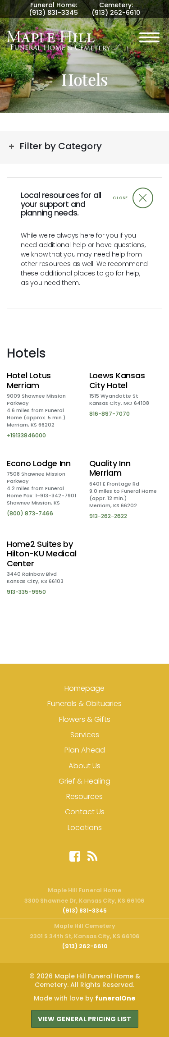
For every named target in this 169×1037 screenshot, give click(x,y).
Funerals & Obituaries (84, 703)
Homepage (84, 688)
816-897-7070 (109, 414)
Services (84, 735)
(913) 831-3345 (53, 12)
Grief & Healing (84, 781)
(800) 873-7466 (30, 513)
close (120, 197)
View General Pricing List (85, 1018)
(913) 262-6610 (115, 12)
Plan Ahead (84, 750)
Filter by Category (60, 146)
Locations (85, 827)
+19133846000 (26, 435)
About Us (84, 766)
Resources (84, 796)
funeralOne (115, 998)
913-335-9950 (26, 592)
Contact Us (85, 812)
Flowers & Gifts (84, 719)
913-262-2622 (108, 516)
